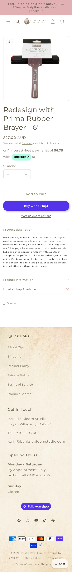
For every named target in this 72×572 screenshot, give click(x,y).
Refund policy (32, 557)
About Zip (15, 347)
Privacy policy (54, 557)
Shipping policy (51, 564)
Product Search (19, 394)
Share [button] (11, 303)
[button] (8, 21)
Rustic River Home (33, 552)
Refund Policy (18, 366)
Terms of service (26, 564)
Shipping (27, 143)
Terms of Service (20, 384)
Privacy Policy (18, 375)
